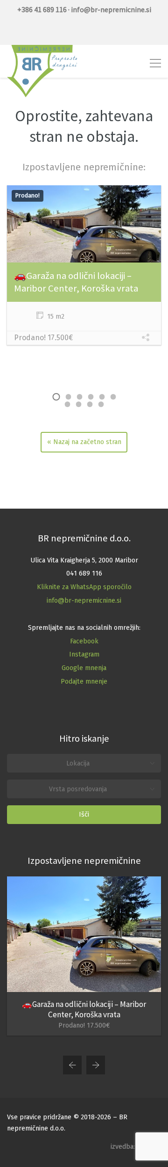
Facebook (84, 641)
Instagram (84, 654)
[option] (84, 266)
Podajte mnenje (84, 682)
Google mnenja (84, 668)
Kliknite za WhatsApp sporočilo (84, 587)
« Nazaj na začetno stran (84, 442)
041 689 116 (84, 573)
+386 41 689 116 (42, 9)
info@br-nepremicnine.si (84, 601)
